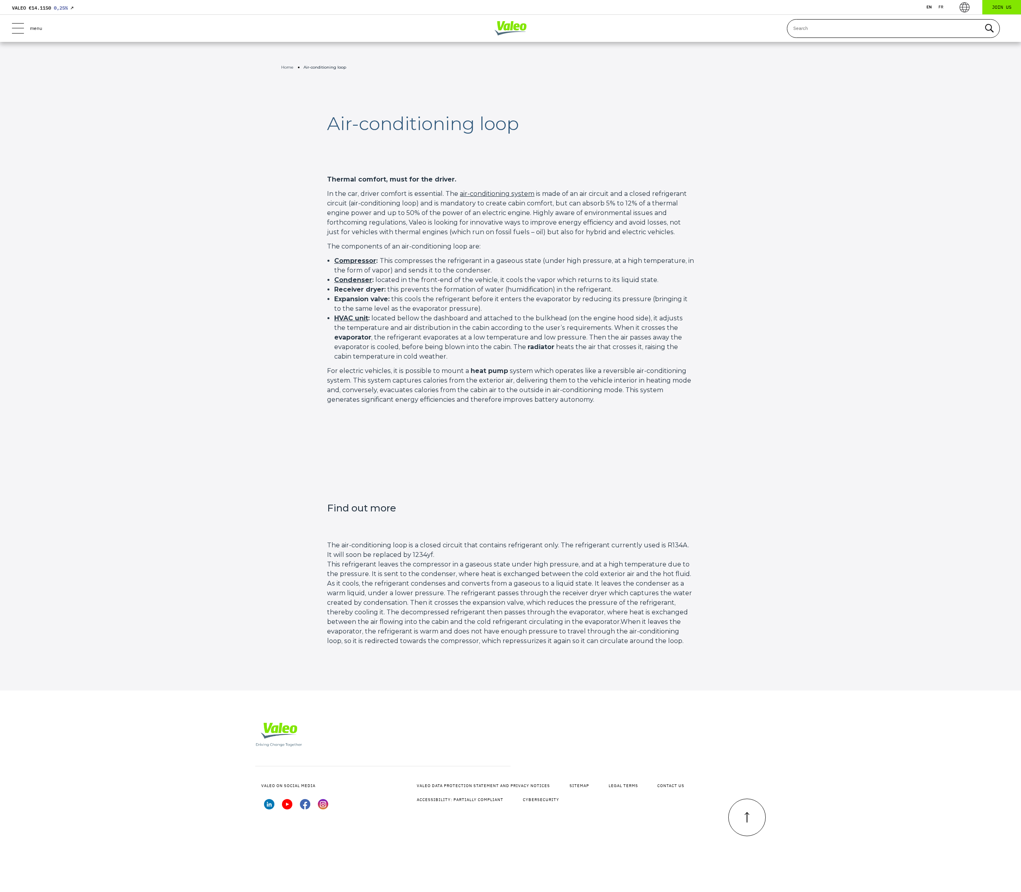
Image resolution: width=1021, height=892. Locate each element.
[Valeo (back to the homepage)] (510, 28)
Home (287, 67)
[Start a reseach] (989, 28)
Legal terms (623, 785)
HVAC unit (351, 318)
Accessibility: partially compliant (460, 799)
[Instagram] (323, 807)
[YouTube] (287, 807)
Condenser (353, 280)
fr (940, 7)
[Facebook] (305, 807)
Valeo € (42, 8)
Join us (1001, 7)
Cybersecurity (541, 799)
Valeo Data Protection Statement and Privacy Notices (483, 785)
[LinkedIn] (269, 807)
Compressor (355, 260)
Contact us (670, 785)
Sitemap (579, 785)
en (929, 7)
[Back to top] (747, 817)
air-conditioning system (497, 193)
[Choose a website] (965, 7)
